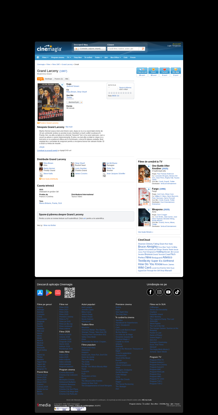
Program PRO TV (157, 360)
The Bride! (86, 364)
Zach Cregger (162, 215)
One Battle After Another (161, 167)
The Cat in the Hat (157, 326)
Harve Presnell (169, 198)
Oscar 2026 (41, 377)
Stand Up (41, 355)
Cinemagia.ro (49, 48)
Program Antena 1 (157, 362)
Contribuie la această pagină (47, 150)
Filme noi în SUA (158, 304)
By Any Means (121, 332)
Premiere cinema (66, 317)
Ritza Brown (48, 163)
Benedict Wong (168, 219)
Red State (169, 244)
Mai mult (69, 127)
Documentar (42, 319)
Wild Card (144, 267)
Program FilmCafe (157, 372)
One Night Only (122, 312)
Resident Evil (121, 356)
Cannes (40, 384)
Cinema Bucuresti (66, 373)
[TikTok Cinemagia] (177, 292)
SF (38, 352)
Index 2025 (63, 357)
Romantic (41, 348)
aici (84, 218)
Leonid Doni (155, 268)
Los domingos (121, 363)
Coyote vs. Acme (122, 342)
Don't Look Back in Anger (126, 330)
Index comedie (65, 362)
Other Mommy (155, 317)
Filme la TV (63, 319)
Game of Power (156, 335)
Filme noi (63, 304)
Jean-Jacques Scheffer (116, 174)
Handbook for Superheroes (127, 323)
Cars (118, 327)
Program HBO (155, 377)
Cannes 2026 (42, 387)
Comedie (40, 314)
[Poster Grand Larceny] (50, 121)
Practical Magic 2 (122, 339)
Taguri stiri (41, 364)
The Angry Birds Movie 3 (159, 349)
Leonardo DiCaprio (161, 176)
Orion (84, 339)
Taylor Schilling (171, 247)
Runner (119, 360)
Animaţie (40, 310)
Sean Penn (160, 178)
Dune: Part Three (157, 345)
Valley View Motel (89, 337)
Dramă (166, 181)
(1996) (162, 189)
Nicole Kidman (87, 319)
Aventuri (40, 312)
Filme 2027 (63, 310)
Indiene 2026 (64, 346)
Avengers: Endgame (124, 370)
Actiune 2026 (64, 337)
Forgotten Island (156, 314)
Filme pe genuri (44, 304)
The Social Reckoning (124, 384)
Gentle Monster (122, 372)
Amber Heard (87, 317)
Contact (71, 406)
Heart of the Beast (123, 358)
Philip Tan (111, 168)
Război (40, 345)
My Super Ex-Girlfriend (160, 260)
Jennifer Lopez (88, 310)
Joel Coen (160, 194)
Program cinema (57, 57)
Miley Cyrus (86, 312)
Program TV (42, 369)
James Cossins (81, 174)
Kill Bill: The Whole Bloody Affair (94, 367)
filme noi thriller (50, 225)
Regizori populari (66, 367)
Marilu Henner (49, 168)
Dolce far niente (88, 357)
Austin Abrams (157, 220)
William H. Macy (160, 196)
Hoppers (85, 352)
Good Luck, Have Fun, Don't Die (94, 355)
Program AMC (155, 369)
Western (40, 359)
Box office (154, 404)
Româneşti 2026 (66, 349)
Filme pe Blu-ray (66, 324)
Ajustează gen (74, 102)
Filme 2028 (63, 307)
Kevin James (168, 264)
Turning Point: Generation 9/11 (94, 335)
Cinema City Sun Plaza (68, 389)
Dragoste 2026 (65, 342)
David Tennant (159, 254)
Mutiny (118, 307)
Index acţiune (64, 359)
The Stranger (121, 386)
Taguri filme (41, 362)
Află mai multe (147, 400)
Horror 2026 (64, 344)
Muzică (40, 340)
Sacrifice (119, 320)
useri (142, 75)
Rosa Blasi (162, 247)
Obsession (86, 350)
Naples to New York (89, 383)
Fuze (84, 374)
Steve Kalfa (48, 174)
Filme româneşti (65, 326)
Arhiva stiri (41, 367)
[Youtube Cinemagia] (168, 292)
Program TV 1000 (157, 379)
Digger (118, 382)
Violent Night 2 (156, 338)
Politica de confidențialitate (84, 406)
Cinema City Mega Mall (68, 392)
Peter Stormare (157, 198)
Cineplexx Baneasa (67, 384)
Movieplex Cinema (66, 380)
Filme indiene (64, 329)
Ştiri (106, 57)
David (84, 378)
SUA (60, 203)
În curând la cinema (125, 317)
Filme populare (89, 344)
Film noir (40, 331)
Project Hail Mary (88, 348)
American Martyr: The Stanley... (94, 330)
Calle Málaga (121, 375)
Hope (118, 367)
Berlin (39, 392)
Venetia (40, 394)
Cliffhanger (154, 307)
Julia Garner (168, 217)
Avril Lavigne (87, 307)
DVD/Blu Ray (164, 404)
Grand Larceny (47, 71)
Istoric (39, 336)
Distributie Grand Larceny (51, 159)
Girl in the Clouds (123, 379)
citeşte (41, 147)
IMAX (61, 377)
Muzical (40, 343)
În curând (88, 57)
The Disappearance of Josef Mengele (97, 386)
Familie (40, 326)
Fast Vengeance (149, 252)
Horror (167, 222)
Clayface (153, 312)
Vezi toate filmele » (145, 232)
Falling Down (158, 244)
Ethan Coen (169, 194)
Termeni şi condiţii (60, 406)
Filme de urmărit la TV (150, 161)
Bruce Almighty (148, 246)
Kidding (160, 252)
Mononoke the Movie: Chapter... (94, 342)
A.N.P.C (98, 406)
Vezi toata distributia (50, 179)
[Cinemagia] (38, 57)
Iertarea (119, 344)
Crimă (161, 181)
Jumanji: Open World (158, 352)
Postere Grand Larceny (49, 123)
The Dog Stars (121, 314)
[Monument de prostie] (109, 93)
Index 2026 (63, 355)
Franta (54, 203)
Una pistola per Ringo (153, 250)
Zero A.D (153, 340)
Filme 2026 (63, 312)
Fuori (118, 310)
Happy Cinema (65, 387)
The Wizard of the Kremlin (92, 381)
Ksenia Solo (165, 268)
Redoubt (119, 346)
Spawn (141, 249)
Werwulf (153, 347)
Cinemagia (41, 64)
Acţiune (40, 307)
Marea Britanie (45, 203)
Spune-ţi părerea (125, 87)
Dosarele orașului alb (124, 337)
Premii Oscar (42, 375)
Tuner (84, 369)
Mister (172, 222)
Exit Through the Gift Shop (153, 271)
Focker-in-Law (155, 333)
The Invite (85, 362)
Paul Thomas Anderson (165, 174)
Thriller (172, 181)
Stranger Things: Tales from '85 (94, 332)
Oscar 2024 (41, 382)
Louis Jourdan (81, 168)
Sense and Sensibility (158, 310)
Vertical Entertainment (168, 183)
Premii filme (42, 372)
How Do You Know (150, 264)
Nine (148, 257)
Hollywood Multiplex (67, 382)
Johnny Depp (87, 314)
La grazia (85, 371)
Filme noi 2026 (65, 335)
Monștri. (167, 252)
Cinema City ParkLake (68, 394)
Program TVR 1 (156, 381)
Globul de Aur (42, 389)
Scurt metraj (42, 350)
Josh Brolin (159, 217)
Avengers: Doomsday (158, 342)
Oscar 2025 (41, 380)
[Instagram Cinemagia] (159, 292)
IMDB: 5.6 (115, 96)
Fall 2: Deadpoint (122, 325)
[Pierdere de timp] (110, 93)
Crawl (167, 254)
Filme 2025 (63, 314)
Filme (48, 64)
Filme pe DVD (65, 321)
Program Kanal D (157, 367)
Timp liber (78, 57)
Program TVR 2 (156, 384)
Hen (117, 389)
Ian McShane (112, 163)
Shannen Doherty (145, 244)
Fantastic (40, 329)
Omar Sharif (80, 163)
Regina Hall (169, 178)
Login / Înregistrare (174, 46)
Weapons (157, 209)
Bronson (149, 254)
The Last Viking (88, 359)
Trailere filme (88, 324)
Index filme (64, 352)
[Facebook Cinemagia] (150, 292)
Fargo (155, 189)
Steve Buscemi (172, 196)
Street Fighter (155, 324)
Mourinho (85, 327)
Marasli (168, 270)
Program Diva (155, 374)
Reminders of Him (89, 376)
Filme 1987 (56, 64)
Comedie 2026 (65, 339)
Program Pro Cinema (158, 365)
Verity (118, 377)
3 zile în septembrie (123, 353)
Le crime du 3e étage (124, 335)
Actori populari (65, 364)
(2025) (165, 168)
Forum (133, 57)
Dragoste (40, 321)
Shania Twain (167, 250)
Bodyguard (157, 257)
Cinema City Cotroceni (68, 375)
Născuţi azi (86, 321)
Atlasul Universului (123, 365)
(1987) (63, 71)
